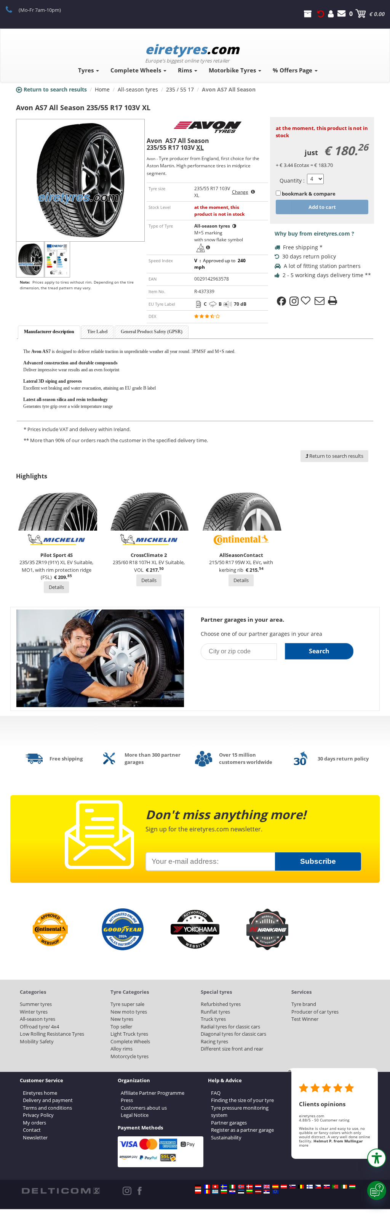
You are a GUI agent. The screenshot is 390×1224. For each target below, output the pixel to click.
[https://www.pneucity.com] (335, 1187)
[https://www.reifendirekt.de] (198, 1187)
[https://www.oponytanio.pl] (198, 1192)
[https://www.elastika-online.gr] (215, 1192)
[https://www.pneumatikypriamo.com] (327, 1187)
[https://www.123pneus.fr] (207, 1187)
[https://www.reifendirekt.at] (284, 1187)
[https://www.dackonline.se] (224, 1187)
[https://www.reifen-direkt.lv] (258, 1192)
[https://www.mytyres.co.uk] (267, 1187)
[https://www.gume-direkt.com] (292, 1187)
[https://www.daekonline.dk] (249, 1187)
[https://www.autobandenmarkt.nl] (258, 1187)
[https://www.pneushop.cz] (318, 1187)
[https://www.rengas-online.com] (310, 1187)
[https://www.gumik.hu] (352, 1187)
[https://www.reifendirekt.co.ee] (241, 1192)
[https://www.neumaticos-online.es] (275, 1187)
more (303, 1145)
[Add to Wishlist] (306, 301)
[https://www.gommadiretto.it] (232, 1187)
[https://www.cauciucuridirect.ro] (207, 1192)
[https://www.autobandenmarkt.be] (301, 1187)
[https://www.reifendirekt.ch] (215, 1187)
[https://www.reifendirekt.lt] (249, 1192)
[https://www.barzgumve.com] (224, 1192)
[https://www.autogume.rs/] (267, 1192)
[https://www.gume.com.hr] (232, 1192)
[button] (376, 1158)
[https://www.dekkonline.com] (241, 1187)
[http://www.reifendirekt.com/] (275, 1192)
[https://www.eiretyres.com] (344, 1187)
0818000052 (13, 9)
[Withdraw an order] (320, 13)
